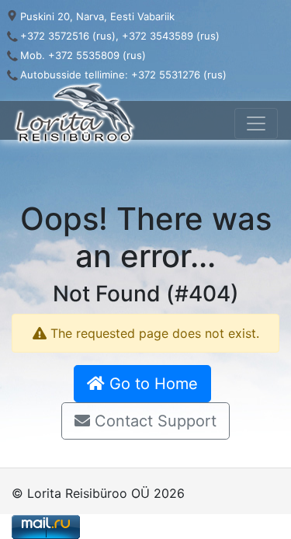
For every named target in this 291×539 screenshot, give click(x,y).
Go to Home (151, 383)
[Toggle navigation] (256, 123)
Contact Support (153, 421)
